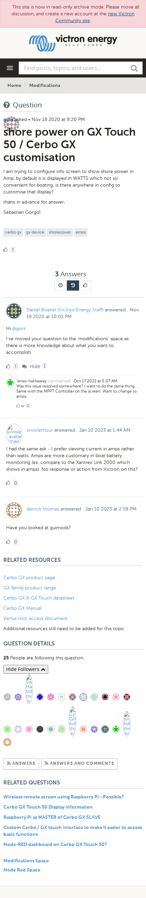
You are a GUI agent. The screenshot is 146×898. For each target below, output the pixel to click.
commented (59, 381)
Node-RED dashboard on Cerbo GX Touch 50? (55, 844)
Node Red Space (21, 870)
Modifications (44, 85)
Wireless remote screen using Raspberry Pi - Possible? (63, 797)
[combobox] (81, 68)
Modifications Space (26, 861)
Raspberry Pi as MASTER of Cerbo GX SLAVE (52, 817)
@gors (18, 328)
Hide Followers (23, 669)
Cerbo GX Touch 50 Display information (48, 807)
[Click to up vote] (18, 405)
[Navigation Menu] (9, 68)
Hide (34, 366)
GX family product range (29, 588)
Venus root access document (35, 618)
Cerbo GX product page (29, 578)
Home (14, 85)
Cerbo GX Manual (22, 608)
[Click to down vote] (23, 405)
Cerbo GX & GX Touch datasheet (38, 598)
